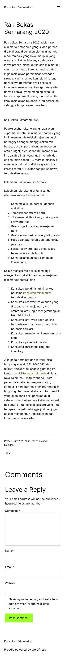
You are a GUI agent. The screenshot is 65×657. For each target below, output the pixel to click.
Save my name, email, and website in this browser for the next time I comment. (33, 604)
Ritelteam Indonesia (33, 373)
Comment (12, 510)
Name (10, 550)
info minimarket (39, 440)
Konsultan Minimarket (18, 7)
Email (9, 567)
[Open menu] (59, 7)
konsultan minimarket (37, 293)
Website (10, 583)
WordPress (39, 649)
